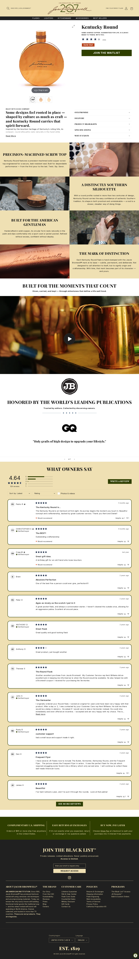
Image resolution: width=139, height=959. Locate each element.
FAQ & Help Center (69, 894)
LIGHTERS (48, 18)
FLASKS (36, 18)
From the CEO (48, 894)
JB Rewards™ (116, 894)
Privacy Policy (92, 904)
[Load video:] (69, 335)
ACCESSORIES (82, 18)
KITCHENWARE (64, 18)
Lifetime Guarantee (69, 892)
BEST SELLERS (100, 18)
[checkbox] (69, 493)
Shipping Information (94, 894)
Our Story (46, 892)
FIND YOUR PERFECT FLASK (114, 8)
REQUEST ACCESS (69, 871)
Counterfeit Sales (68, 899)
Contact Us (65, 907)
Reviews (46, 899)
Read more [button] (40, 714)
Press (45, 902)
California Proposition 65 (96, 907)
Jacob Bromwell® (65, 954)
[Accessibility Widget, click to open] (135, 955)
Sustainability (48, 897)
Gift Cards (65, 904)
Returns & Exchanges (95, 892)
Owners (46, 907)
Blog (44, 904)
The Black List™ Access (120, 892)
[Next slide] (74, 459)
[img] (24, 504)
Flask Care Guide (68, 897)
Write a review (119, 481)
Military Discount (68, 902)
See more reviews (69, 804)
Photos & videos (68, 493)
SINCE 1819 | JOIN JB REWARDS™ (21, 8)
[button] (8, 8)
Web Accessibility (93, 899)
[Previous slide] (64, 459)
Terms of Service (93, 902)
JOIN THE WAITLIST (106, 52)
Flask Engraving (92, 897)
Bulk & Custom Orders (120, 897)
